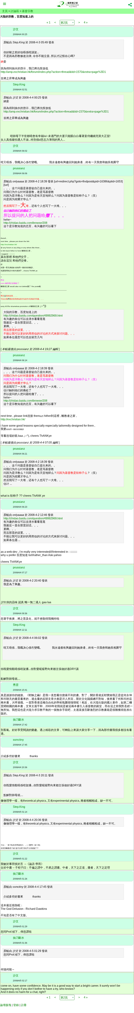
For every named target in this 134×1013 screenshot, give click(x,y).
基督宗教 (27, 11)
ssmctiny (18, 739)
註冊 (24, 1005)
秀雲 (15, 684)
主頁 (5, 11)
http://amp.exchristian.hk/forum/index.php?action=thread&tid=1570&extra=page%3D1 (53, 71)
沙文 (15, 29)
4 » (86, 22)
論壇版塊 (5, 1005)
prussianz (19, 168)
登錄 (16, 1005)
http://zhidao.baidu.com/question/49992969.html (33, 315)
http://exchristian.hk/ (9, 244)
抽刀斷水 (18, 719)
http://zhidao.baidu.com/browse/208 (25, 222)
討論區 (15, 11)
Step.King (19, 84)
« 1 (48, 22)
